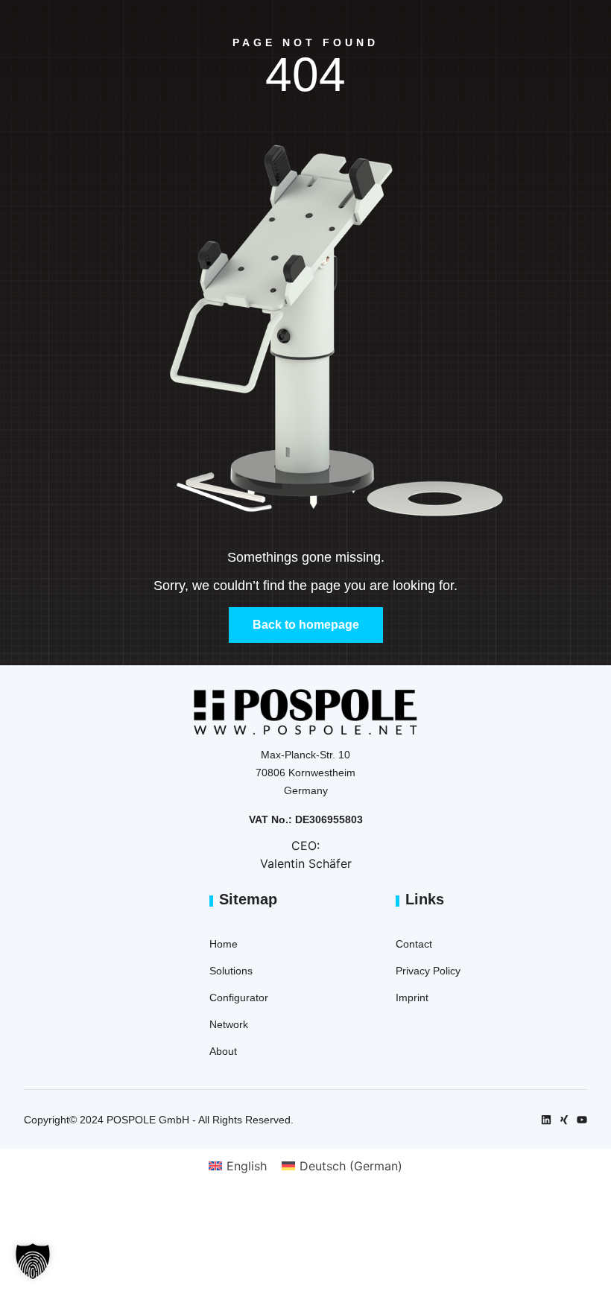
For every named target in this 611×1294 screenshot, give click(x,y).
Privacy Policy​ (428, 971)
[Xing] (564, 1119)
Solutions (231, 971)
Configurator (238, 997)
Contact (414, 944)
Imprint (412, 997)
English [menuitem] (247, 1165)
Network (228, 1024)
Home (223, 944)
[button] (33, 1261)
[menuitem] (237, 1165)
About (223, 1051)
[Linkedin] (546, 1119)
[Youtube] (582, 1119)
